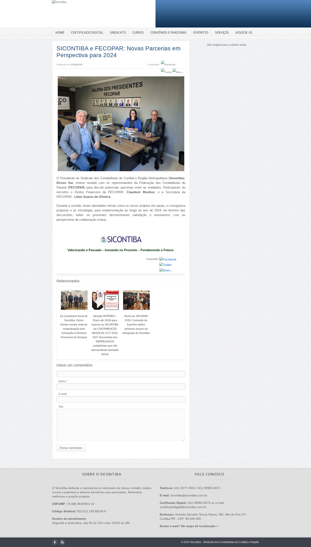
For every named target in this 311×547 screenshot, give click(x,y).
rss (62, 542)
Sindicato (118, 32)
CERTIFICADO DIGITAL (87, 32)
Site (61, 406)
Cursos (138, 32)
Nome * (63, 381)
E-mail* (63, 394)
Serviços (222, 32)
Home (60, 32)
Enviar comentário (71, 447)
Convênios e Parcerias (168, 32)
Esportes (200, 32)
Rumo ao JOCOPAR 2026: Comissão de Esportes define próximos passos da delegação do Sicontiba (136, 325)
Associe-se (243, 32)
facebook (55, 542)
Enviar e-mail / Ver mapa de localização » (189, 526)
